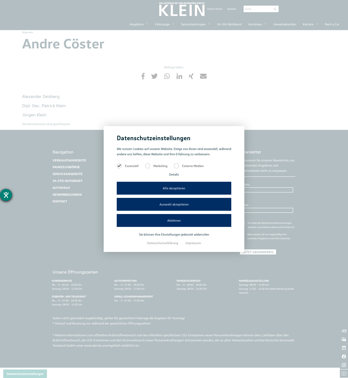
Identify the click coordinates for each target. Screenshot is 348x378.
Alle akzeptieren (174, 188)
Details (174, 174)
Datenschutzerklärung (163, 243)
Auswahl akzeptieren (174, 204)
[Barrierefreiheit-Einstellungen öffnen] (6, 195)
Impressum (193, 243)
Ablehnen (174, 220)
